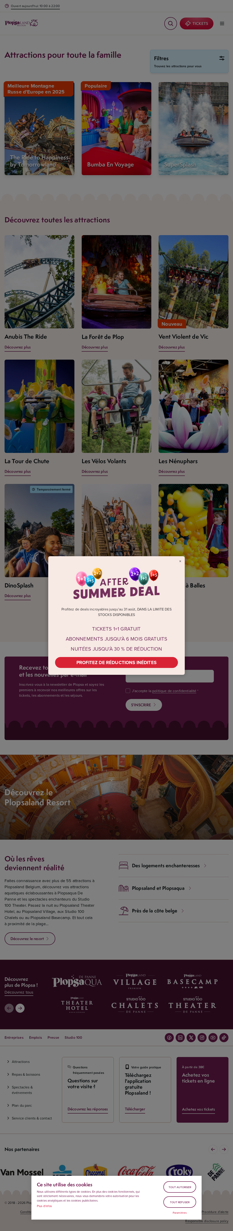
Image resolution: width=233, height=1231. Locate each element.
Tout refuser (180, 1202)
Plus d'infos (44, 1206)
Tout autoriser (180, 1187)
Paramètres (180, 1212)
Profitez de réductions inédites (116, 662)
